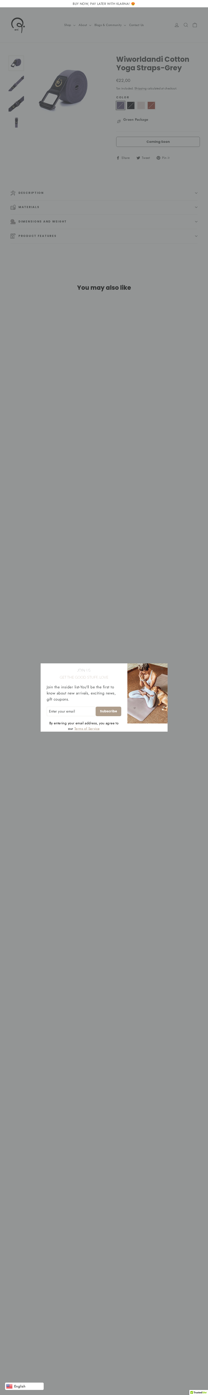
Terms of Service (87, 728)
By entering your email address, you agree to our (84, 726)
